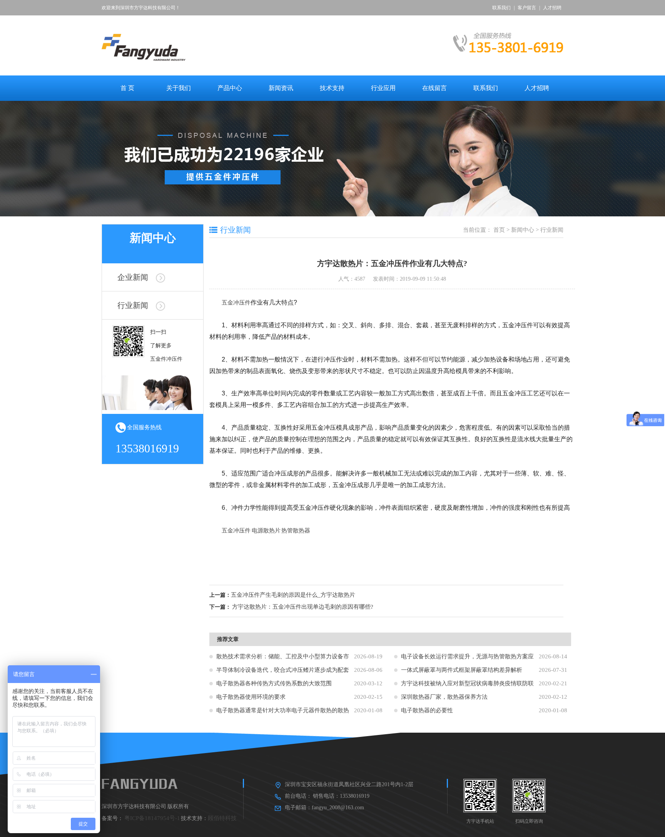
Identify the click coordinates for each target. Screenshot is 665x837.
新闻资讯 (281, 88)
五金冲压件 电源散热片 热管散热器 (266, 530)
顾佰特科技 (222, 818)
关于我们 (178, 88)
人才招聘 (552, 7)
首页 (499, 230)
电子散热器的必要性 (427, 710)
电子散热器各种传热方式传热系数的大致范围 (274, 683)
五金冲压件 (236, 302)
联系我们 (501, 7)
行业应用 (383, 88)
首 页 (127, 88)
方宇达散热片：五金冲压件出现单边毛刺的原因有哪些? (302, 607)
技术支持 (332, 88)
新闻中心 (522, 230)
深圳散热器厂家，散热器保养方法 (444, 697)
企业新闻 (132, 277)
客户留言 (527, 7)
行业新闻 (132, 305)
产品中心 (229, 88)
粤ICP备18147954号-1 (152, 818)
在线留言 (434, 88)
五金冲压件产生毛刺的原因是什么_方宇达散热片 (293, 595)
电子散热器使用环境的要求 (251, 697)
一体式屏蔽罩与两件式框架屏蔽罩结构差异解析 (461, 670)
